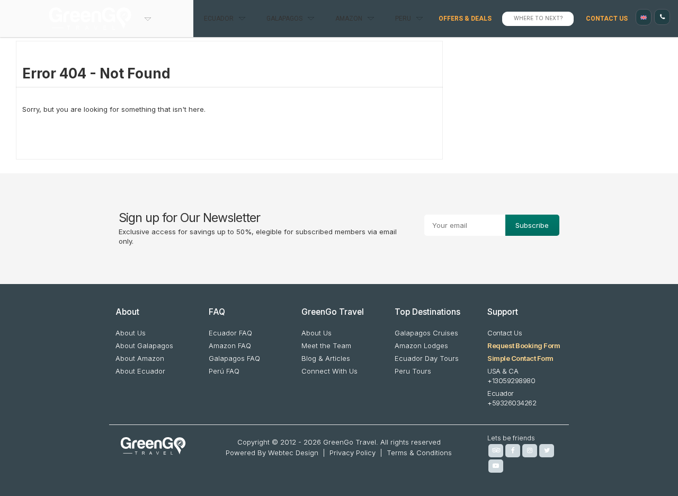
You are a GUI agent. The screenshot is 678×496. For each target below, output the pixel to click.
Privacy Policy (352, 452)
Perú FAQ (224, 371)
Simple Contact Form (520, 358)
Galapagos (284, 18)
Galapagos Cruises (426, 333)
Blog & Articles (325, 358)
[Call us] (662, 17)
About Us (130, 333)
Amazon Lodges (421, 345)
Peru (403, 18)
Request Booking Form (523, 345)
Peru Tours (413, 371)
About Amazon (139, 358)
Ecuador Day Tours (427, 358)
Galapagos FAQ (234, 358)
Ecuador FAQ (230, 333)
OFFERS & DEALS (465, 18)
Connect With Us (329, 371)
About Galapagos (144, 345)
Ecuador (219, 18)
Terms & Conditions (419, 452)
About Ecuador (140, 371)
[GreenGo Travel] (96, 18)
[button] (643, 17)
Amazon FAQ (230, 345)
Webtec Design (293, 452)
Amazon (348, 18)
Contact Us (607, 18)
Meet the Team (326, 345)
